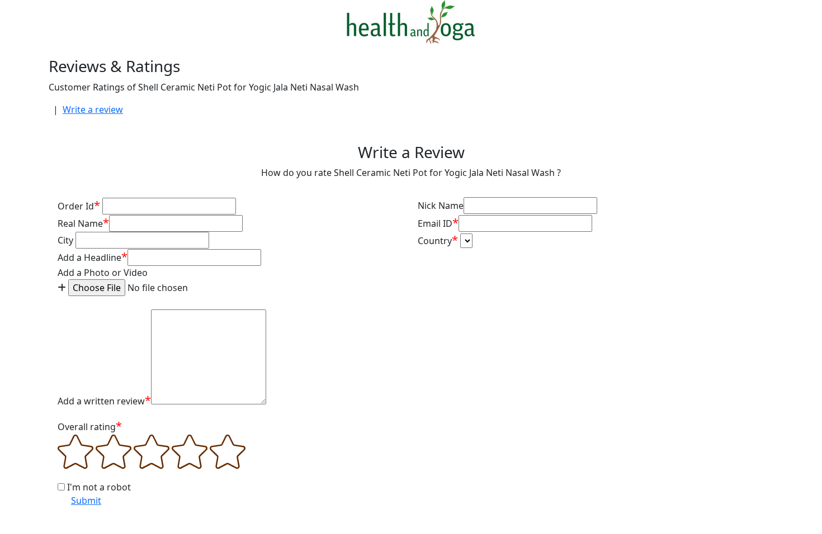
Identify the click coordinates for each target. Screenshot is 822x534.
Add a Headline (92, 256)
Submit (86, 500)
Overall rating (90, 425)
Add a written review (104, 400)
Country (438, 239)
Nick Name (441, 205)
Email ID (438, 222)
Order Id (79, 205)
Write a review (93, 109)
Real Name (83, 222)
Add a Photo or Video (103, 272)
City (65, 240)
